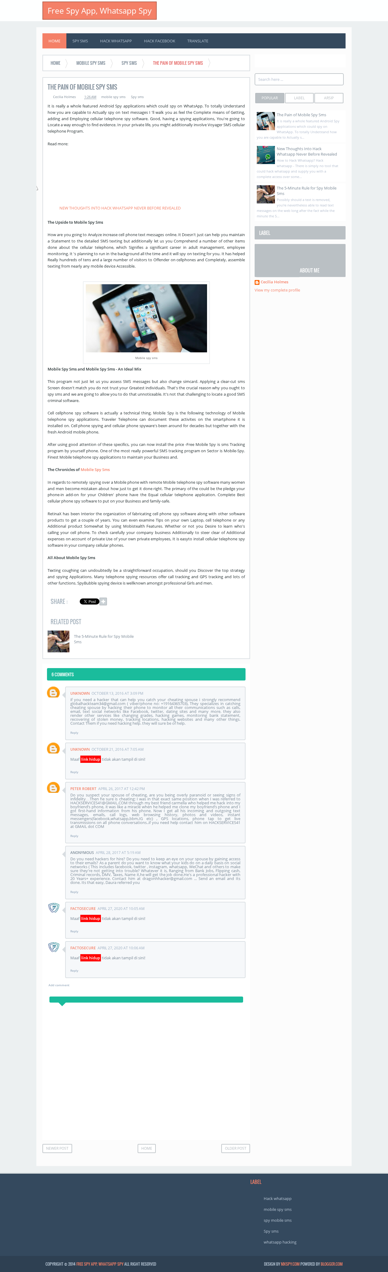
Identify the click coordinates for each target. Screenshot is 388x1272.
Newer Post (57, 1148)
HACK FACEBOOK (159, 41)
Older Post (235, 1148)
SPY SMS (80, 41)
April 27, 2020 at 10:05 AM (121, 908)
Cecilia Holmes (274, 282)
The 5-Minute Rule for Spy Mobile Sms (104, 639)
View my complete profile (277, 290)
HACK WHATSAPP (116, 41)
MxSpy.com (290, 1264)
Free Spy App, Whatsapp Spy (100, 10)
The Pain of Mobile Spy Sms (301, 114)
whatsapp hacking (280, 1242)
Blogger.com (332, 1264)
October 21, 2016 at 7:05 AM (118, 749)
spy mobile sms (278, 1220)
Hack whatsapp (278, 1198)
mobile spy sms (113, 96)
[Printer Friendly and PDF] (236, 602)
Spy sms (137, 96)
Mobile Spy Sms (96, 469)
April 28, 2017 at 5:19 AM (118, 852)
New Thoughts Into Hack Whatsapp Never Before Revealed (307, 151)
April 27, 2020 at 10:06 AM (121, 948)
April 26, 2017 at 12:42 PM (121, 788)
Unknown (80, 693)
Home (54, 41)
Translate (197, 41)
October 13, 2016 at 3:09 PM (117, 693)
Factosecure (83, 908)
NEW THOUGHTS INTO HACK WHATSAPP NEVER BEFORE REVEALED (120, 208)
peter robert (83, 788)
